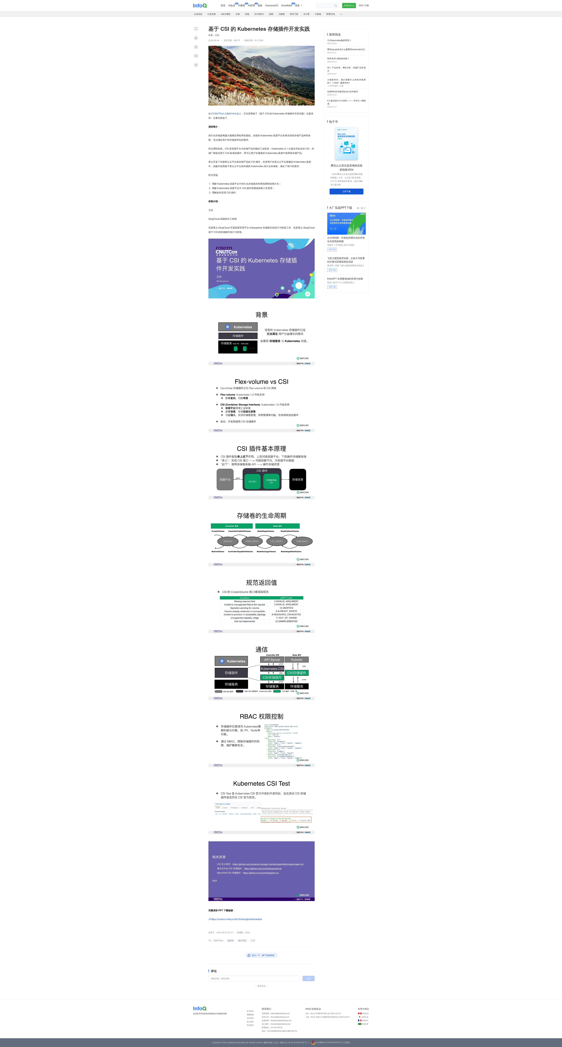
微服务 (231, 940)
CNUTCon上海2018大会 (226, 113)
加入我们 (250, 1022)
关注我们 (250, 1025)
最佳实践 (242, 940)
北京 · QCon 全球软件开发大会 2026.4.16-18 (323, 1013)
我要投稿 (250, 1015)
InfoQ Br (365, 1024)
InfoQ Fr (365, 1020)
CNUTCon (218, 940)
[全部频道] (341, 14)
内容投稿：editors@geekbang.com (276, 1013)
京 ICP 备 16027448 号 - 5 (298, 1043)
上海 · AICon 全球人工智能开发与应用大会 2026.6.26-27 (327, 1017)
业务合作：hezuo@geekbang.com (275, 1017)
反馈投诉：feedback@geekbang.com (277, 1020)
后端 (341, 86)
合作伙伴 (250, 1018)
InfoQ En (365, 1013)
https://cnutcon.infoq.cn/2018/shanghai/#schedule (236, 919)
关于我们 (250, 1011)
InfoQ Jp (365, 1017)
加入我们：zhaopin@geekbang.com (276, 1024)
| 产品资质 (346, 1043)
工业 (253, 940)
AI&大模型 (334, 86)
